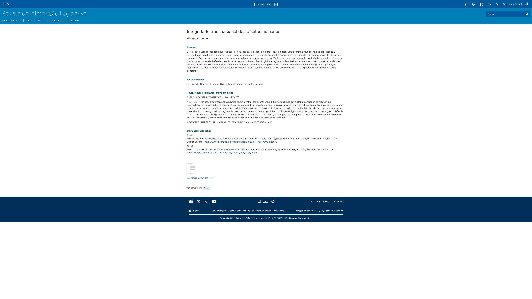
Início (29, 20)
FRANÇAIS (338, 201)
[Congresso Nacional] (265, 201)
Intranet (195, 210)
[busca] (527, 13)
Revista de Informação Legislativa (44, 13)
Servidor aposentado (262, 210)
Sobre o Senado (10, 20)
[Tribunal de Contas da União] (272, 201)
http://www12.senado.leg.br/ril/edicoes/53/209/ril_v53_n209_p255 (240, 141)
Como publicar (57, 20)
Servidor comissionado (239, 210)
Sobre (41, 20)
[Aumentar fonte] (489, 4)
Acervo (75, 20)
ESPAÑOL (326, 201)
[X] (199, 202)
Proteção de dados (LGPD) (307, 210)
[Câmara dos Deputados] (260, 201)
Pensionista (278, 210)
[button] (473, 4)
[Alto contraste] (481, 4)
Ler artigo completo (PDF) (201, 177)
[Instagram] (206, 202)
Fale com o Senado (513, 4)
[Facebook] (192, 202)
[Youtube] (213, 202)
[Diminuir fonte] (497, 4)
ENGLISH (315, 201)
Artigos (206, 188)
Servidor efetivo (219, 210)
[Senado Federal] (266, 4)
